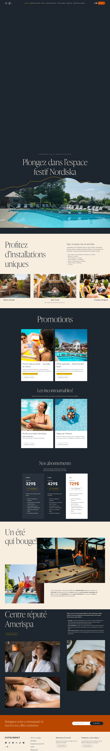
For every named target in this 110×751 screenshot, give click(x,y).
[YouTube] (23, 742)
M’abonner (97, 723)
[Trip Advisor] (16, 742)
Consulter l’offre (28, 377)
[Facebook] (6, 742)
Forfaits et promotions (51, 3)
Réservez (101, 3)
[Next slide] (108, 288)
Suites (43, 3)
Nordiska (27, 3)
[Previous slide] (1, 288)
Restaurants (69, 3)
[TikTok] (20, 742)
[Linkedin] (13, 742)
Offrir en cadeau (61, 3)
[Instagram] (9, 742)
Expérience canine (34, 3)
